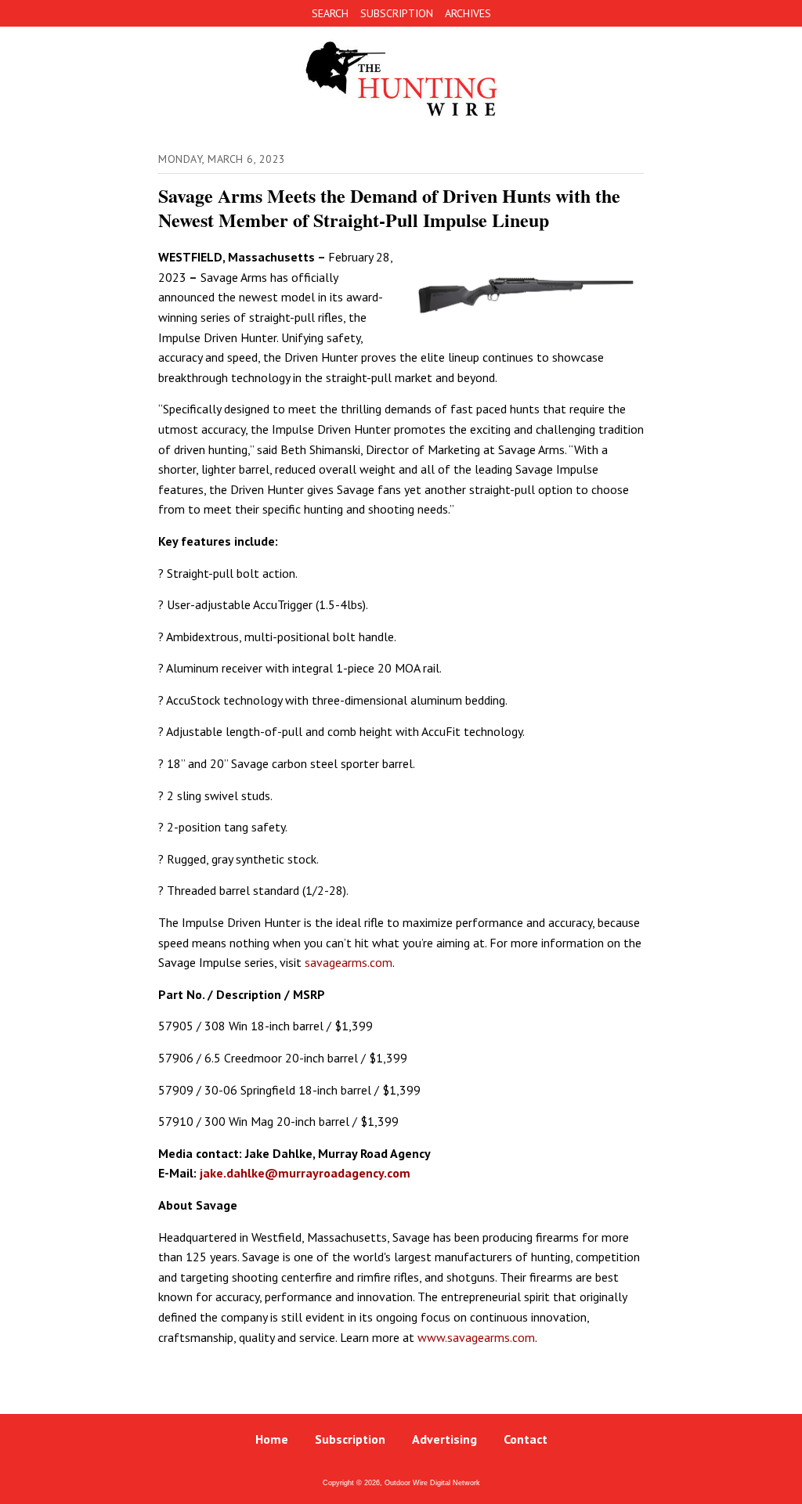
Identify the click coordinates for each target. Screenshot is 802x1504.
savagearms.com (348, 962)
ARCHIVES (468, 13)
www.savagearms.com (476, 1337)
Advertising (444, 1439)
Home (271, 1439)
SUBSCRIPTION (396, 13)
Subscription (350, 1439)
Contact (525, 1439)
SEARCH (330, 13)
